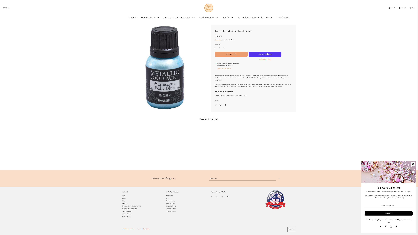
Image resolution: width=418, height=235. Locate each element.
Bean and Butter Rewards (129, 208)
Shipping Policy (171, 206)
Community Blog (127, 211)
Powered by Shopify (143, 229)
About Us (124, 203)
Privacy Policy (170, 201)
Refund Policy (170, 203)
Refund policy (126, 216)
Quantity (218, 44)
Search (124, 198)
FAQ (167, 198)
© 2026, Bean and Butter (128, 229)
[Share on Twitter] (220, 105)
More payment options (265, 59)
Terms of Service (127, 214)
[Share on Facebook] (215, 105)
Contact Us (169, 195)
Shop (123, 201)
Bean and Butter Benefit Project (131, 206)
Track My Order (171, 211)
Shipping (217, 40)
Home (123, 195)
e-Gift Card (283, 17)
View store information (224, 68)
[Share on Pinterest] (225, 105)
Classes (132, 17)
